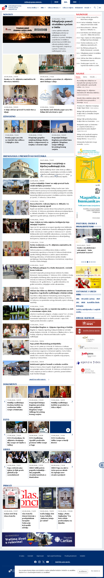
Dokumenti (79, 8)
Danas (78, 77)
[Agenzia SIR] (88, 346)
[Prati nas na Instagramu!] (39, 562)
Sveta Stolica (32, 8)
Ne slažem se (95, 571)
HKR (74, 2)
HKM (56, 2)
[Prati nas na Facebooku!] (35, 562)
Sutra (85, 77)
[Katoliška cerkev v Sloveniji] (88, 339)
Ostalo (86, 8)
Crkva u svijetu (68, 8)
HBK (42, 8)
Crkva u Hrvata (53, 8)
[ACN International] (88, 370)
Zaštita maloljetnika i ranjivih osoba (88, 310)
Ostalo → (93, 77)
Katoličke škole (93, 302)
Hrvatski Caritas (88, 299)
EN (100, 8)
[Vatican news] (88, 323)
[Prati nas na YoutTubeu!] (47, 562)
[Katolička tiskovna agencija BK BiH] (88, 331)
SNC (77, 302)
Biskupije (79, 306)
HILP (98, 299)
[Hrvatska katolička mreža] (13, 571)
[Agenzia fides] (88, 362)
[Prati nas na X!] (43, 562)
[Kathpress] (88, 354)
